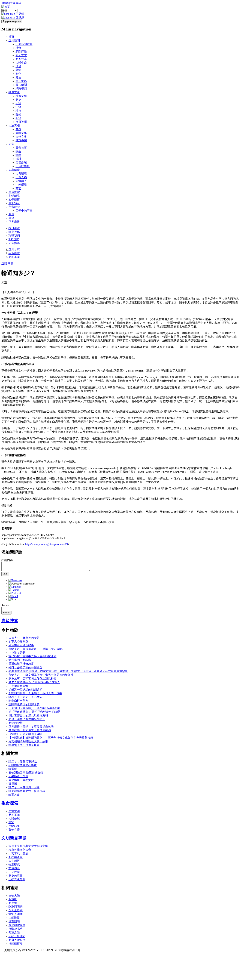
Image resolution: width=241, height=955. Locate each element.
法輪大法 (14, 895)
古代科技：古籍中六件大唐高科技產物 (32, 656)
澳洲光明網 (15, 914)
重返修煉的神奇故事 (21, 663)
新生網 (12, 902)
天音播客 (14, 243)
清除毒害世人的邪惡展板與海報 (28, 715)
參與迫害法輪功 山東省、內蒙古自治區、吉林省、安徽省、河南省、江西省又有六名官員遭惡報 (68, 671)
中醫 (18, 107)
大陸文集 (21, 132)
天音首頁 (21, 147)
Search (5, 605)
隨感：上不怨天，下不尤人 (25, 697)
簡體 (10, 263)
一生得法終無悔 (18, 685)
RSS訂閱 (13, 239)
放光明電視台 (16, 925)
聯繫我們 (14, 235)
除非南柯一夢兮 (18, 700)
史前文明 (14, 811)
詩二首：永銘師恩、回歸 (24, 787)
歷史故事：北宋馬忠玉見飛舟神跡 (29, 730)
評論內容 (7, 560)
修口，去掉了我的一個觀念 (25, 667)
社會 (18, 47)
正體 (4, 263)
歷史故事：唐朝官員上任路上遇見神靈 (32, 678)
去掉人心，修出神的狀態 (24, 637)
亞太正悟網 (15, 910)
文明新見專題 (14, 838)
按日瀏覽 (14, 228)
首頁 (11, 36)
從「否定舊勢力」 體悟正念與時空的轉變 (34, 711)
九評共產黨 (15, 857)
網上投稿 (14, 231)
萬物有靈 (14, 829)
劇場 (11, 214)
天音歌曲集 (23, 166)
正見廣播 (14, 221)
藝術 (18, 70)
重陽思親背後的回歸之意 (24, 704)
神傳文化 (14, 92)
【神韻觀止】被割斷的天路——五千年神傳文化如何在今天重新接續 (50, 737)
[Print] (12, 599)
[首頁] (5, 6)
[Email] (13, 596)
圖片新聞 (21, 84)
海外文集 (21, 136)
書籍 (11, 218)
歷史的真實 (15, 875)
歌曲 (18, 151)
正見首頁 (14, 249)
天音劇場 (21, 162)
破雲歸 (12, 783)
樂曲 (18, 155)
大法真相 (14, 125)
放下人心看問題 (18, 641)
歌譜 (18, 158)
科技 (18, 110)
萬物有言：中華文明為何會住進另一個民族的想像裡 (40, 674)
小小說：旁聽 (16, 652)
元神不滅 (14, 256)
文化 (18, 73)
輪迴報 (12, 768)
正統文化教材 (16, 879)
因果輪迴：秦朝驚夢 (21, 779)
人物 (18, 103)
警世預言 (14, 203)
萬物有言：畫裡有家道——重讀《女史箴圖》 (36, 648)
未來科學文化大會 (19, 849)
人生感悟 (14, 860)
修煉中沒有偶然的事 (21, 645)
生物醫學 (14, 825)
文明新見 (14, 195)
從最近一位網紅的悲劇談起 (25, 689)
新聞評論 (21, 51)
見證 (18, 129)
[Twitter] (13, 589)
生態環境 (21, 184)
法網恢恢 (14, 917)
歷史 (18, 99)
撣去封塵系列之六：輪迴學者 (26, 791)
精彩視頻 (21, 88)
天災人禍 (21, 177)
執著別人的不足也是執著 (24, 745)
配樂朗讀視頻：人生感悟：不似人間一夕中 (35, 693)
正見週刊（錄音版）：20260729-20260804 (34, 708)
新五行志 (21, 58)
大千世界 (21, 81)
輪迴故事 (14, 794)
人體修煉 (14, 818)
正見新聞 (14, 40)
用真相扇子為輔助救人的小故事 (28, 741)
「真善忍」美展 (18, 853)
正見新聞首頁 (24, 44)
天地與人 (21, 181)
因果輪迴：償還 (18, 776)
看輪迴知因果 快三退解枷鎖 (25, 772)
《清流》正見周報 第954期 (25, 734)
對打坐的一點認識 (19, 660)
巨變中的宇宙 (24, 210)
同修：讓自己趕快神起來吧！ (26, 719)
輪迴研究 (14, 864)
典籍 (18, 118)
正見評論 (14, 871)
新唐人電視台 (16, 939)
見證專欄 (21, 140)
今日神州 (21, 121)
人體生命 (21, 62)
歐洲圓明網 (15, 906)
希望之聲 (14, 932)
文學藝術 (14, 199)
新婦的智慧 (15, 722)
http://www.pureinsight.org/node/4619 (46, 544)
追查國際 (14, 921)
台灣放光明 (15, 928)
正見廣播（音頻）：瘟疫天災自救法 (31, 726)
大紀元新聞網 (16, 936)
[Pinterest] (14, 593)
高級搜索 (9, 620)
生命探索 (14, 192)
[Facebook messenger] (21, 583)
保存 (5, 574)
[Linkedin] (14, 586)
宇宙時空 (14, 206)
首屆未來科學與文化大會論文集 (28, 846)
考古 (18, 77)
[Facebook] (15, 580)
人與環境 (14, 169)
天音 (11, 144)
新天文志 (21, 55)
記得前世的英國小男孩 (22, 765)
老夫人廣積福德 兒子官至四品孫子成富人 (34, 682)
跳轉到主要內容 (11, 3)
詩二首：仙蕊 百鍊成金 (22, 761)
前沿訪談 (14, 868)
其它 (18, 188)
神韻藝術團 (15, 943)
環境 (18, 66)
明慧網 (12, 899)
